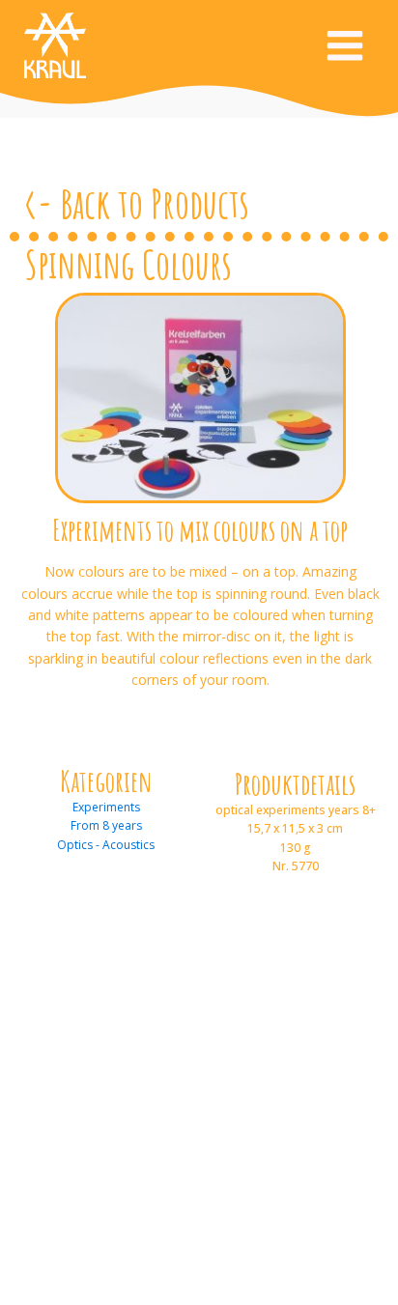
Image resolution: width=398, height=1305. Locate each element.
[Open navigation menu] (345, 47)
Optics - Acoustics (106, 845)
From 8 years (106, 825)
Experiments (106, 807)
